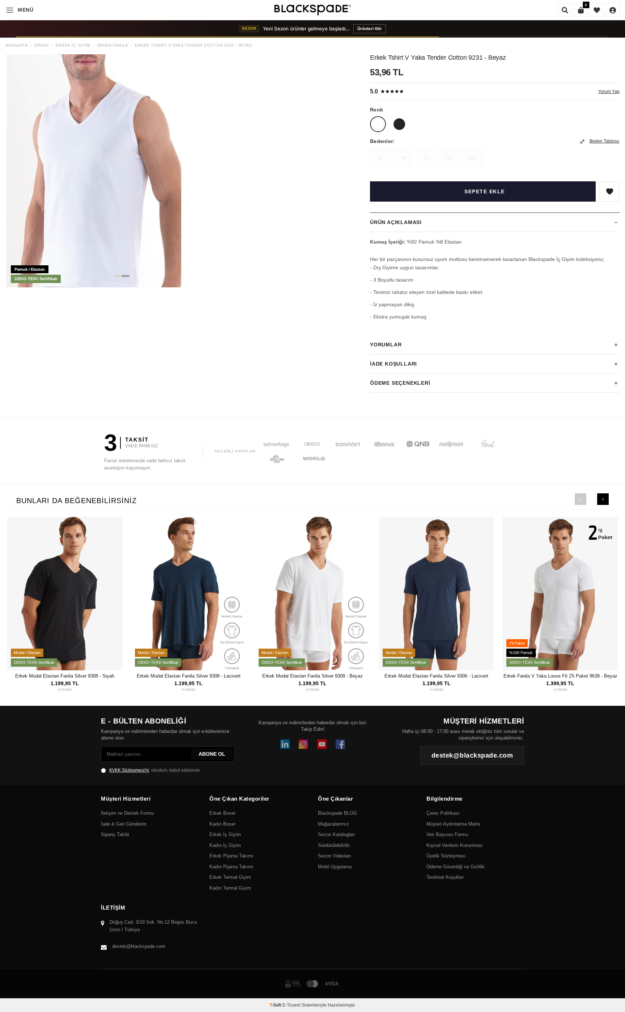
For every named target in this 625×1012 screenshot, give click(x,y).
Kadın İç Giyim (225, 845)
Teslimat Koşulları (445, 877)
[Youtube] (321, 744)
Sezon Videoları (334, 856)
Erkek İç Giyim (73, 45)
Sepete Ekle (484, 191)
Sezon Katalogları (336, 834)
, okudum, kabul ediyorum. (155, 770)
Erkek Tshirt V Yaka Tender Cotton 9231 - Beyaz (193, 45)
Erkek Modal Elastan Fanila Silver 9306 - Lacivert (436, 676)
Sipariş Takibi (115, 834)
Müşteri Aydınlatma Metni (453, 824)
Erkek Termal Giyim (230, 877)
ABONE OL (212, 754)
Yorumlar (385, 344)
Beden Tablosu (604, 141)
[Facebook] (340, 744)
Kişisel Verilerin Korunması (454, 845)
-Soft (275, 1005)
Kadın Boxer (222, 824)
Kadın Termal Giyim (230, 888)
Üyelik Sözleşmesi (445, 856)
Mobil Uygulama (335, 866)
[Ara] (565, 10)
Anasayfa (16, 45)
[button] (580, 499)
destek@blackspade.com (138, 946)
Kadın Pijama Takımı (231, 866)
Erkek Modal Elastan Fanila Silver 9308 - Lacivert (189, 676)
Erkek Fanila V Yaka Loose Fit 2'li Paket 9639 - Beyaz (560, 676)
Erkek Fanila (112, 45)
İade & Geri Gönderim (123, 824)
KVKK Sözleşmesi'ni (129, 770)
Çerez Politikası (443, 813)
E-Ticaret (291, 1005)
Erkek (41, 45)
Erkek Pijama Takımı (231, 856)
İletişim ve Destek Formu (127, 813)
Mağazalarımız (333, 824)
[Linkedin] (285, 744)
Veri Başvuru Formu (447, 834)
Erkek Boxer (222, 813)
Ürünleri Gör (386, 28)
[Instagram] (303, 744)
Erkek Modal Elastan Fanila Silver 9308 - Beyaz (312, 676)
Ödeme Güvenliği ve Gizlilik (455, 866)
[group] (93, 170)
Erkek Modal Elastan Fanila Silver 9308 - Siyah (64, 676)
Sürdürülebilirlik (334, 845)
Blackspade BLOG (337, 813)
